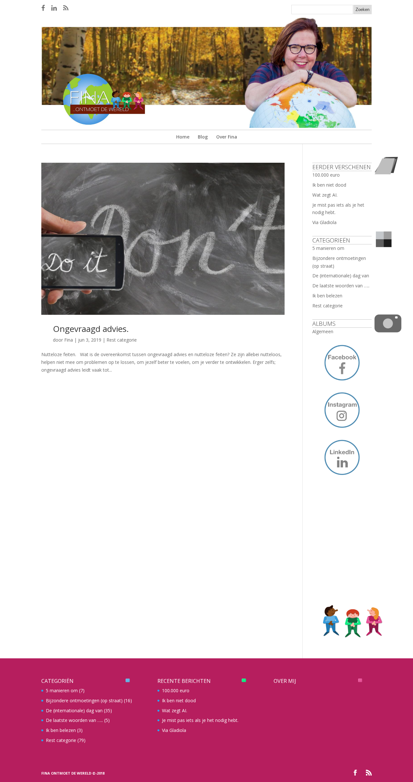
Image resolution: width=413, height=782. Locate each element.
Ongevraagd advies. (91, 328)
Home (182, 137)
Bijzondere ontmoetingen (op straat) (84, 700)
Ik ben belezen (327, 296)
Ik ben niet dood (329, 185)
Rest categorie (121, 340)
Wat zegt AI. (324, 195)
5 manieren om (328, 248)
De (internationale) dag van (340, 276)
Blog (203, 137)
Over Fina (226, 137)
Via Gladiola (324, 222)
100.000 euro (326, 175)
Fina (68, 340)
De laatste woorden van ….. (340, 286)
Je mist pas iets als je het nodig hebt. (200, 720)
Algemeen (322, 331)
